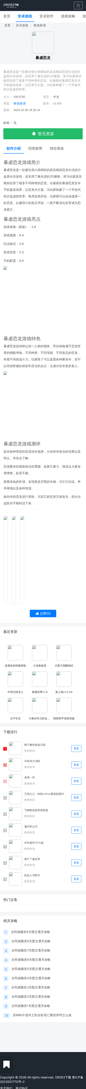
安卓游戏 (25, 16)
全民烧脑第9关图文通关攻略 (30, 932)
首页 (6, 16)
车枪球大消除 (32, 761)
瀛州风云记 (30, 826)
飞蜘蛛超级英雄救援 (36, 810)
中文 (56, 97)
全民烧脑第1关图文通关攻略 (30, 1006)
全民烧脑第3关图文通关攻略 (30, 987)
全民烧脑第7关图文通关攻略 (30, 950)
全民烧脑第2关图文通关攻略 (30, 996)
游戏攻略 (68, 16)
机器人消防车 (32, 875)
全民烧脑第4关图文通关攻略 (30, 978)
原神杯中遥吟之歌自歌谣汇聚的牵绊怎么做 (42, 1015)
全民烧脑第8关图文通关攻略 (30, 941)
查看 (76, 748)
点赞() (44, 613)
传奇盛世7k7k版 (34, 842)
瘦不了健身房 (32, 859)
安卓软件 (46, 16)
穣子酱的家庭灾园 (34, 744)
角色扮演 (40, 25)
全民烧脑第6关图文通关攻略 (30, 959)
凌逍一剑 (29, 777)
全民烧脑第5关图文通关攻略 (30, 969)
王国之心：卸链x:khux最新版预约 (44, 793)
